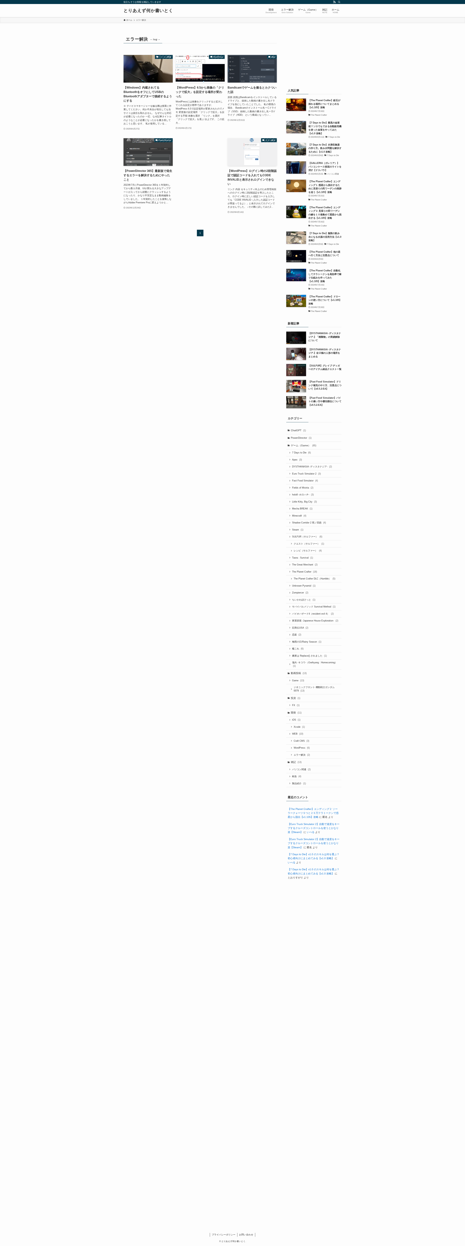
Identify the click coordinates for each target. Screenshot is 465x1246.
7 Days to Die (301, 452)
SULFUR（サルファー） (307, 536)
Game (298, 680)
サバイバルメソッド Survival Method (313, 606)
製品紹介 (299, 783)
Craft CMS (301, 740)
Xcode (299, 726)
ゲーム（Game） (303, 445)
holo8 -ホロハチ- (303, 494)
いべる (310, 832)
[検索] (339, 2)
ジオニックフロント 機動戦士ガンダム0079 (314, 689)
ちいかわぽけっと (303, 599)
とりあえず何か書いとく (148, 10)
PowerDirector (301, 437)
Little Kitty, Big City (304, 501)
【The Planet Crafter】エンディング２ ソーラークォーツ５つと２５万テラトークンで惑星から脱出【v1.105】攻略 (313, 813)
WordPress (302, 747)
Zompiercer (300, 592)
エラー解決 (302, 754)
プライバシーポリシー (223, 1234)
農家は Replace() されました (309, 655)
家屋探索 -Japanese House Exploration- (315, 620)
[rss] (334, 2)
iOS (296, 719)
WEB (297, 733)
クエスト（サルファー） (309, 543)
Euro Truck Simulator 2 (306, 473)
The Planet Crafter (304, 571)
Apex (297, 459)
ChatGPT (298, 430)
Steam (297, 529)
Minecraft (299, 515)
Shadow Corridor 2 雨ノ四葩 (309, 522)
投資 (295, 698)
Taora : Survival (302, 557)
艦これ (298, 648)
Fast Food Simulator (305, 480)
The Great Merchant (305, 564)
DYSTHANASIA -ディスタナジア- (312, 466)
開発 (296, 712)
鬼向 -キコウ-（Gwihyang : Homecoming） (314, 664)
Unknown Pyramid (304, 585)
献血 (296, 776)
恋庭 (296, 634)
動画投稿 (299, 673)
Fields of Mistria (302, 487)
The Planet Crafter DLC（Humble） (314, 578)
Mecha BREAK (302, 508)
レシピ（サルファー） (308, 550)
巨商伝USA (300, 627)
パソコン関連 (301, 769)
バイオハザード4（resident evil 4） (313, 613)
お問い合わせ (246, 1234)
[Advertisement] (200, 166)
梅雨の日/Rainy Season (306, 641)
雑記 (296, 762)
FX (296, 705)
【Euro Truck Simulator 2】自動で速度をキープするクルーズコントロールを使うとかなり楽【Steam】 (313, 828)
